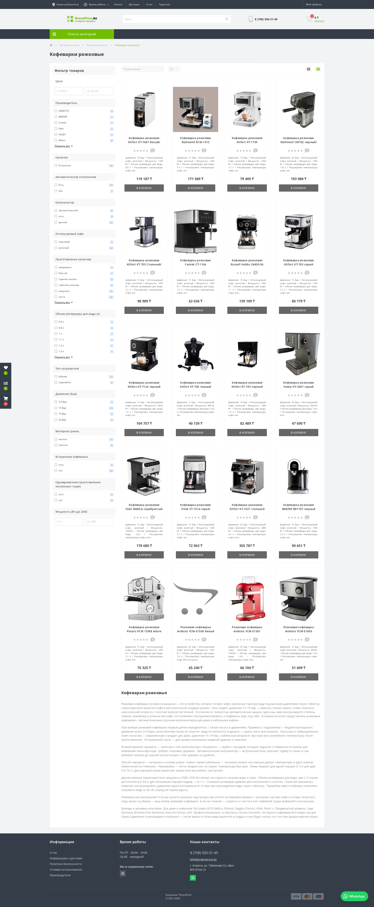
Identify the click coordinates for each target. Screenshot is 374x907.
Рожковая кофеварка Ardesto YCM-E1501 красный (247, 631)
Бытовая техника (69, 45)
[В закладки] (162, 83)
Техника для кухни (97, 45)
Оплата (118, 4)
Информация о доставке (66, 858)
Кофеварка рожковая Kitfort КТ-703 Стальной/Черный (144, 264)
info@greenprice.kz (203, 859)
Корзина (319, 20)
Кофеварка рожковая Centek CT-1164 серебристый (195, 264)
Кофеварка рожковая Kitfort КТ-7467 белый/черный (144, 142)
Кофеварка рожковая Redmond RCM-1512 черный (195, 142)
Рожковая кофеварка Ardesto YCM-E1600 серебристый (298, 631)
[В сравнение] (162, 89)
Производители (60, 875)
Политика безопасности (66, 864)
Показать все (62, 146)
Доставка (134, 4)
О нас (149, 4)
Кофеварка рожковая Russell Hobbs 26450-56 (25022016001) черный (247, 264)
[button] (96, 4)
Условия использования (66, 869)
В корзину (144, 188)
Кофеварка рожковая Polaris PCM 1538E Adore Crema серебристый (144, 631)
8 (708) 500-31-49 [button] (204, 853)
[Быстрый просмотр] (162, 95)
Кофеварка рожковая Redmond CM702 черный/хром (298, 142)
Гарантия (164, 4)
